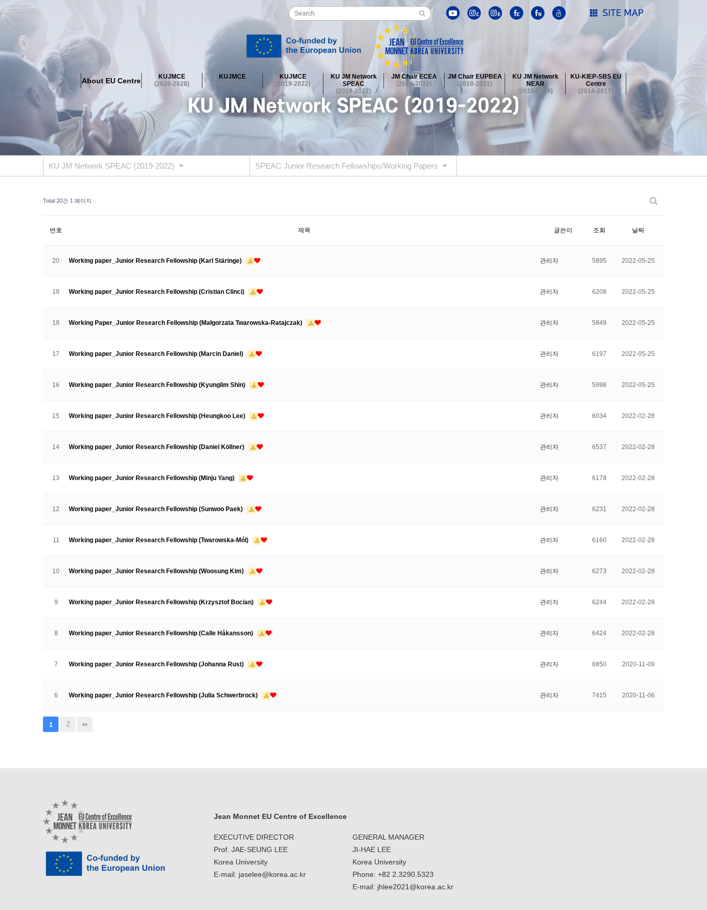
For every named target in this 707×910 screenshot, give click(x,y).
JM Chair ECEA (414, 80)
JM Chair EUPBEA (475, 80)
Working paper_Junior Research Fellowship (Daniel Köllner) (157, 447)
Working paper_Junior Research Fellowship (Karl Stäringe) (156, 260)
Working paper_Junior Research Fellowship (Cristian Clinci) (157, 291)
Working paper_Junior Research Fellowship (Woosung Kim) (157, 571)
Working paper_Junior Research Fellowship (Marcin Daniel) (157, 353)
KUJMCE (171, 80)
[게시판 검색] (653, 201)
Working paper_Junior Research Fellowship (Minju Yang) (152, 478)
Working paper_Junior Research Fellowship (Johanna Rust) (157, 664)
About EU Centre (111, 81)
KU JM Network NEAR (535, 80)
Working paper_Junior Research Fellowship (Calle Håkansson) (162, 633)
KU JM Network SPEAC (354, 80)
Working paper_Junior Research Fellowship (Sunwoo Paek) (156, 509)
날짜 (638, 230)
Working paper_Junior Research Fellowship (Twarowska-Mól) (159, 540)
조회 (599, 230)
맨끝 (85, 724)
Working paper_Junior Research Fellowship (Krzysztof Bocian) (162, 602)
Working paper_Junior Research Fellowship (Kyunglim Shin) (158, 385)
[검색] (422, 13)
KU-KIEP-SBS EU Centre (596, 80)
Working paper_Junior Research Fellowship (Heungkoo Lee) (158, 416)
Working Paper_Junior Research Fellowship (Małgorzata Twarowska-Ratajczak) (186, 322)
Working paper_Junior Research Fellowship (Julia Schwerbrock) (164, 695)
